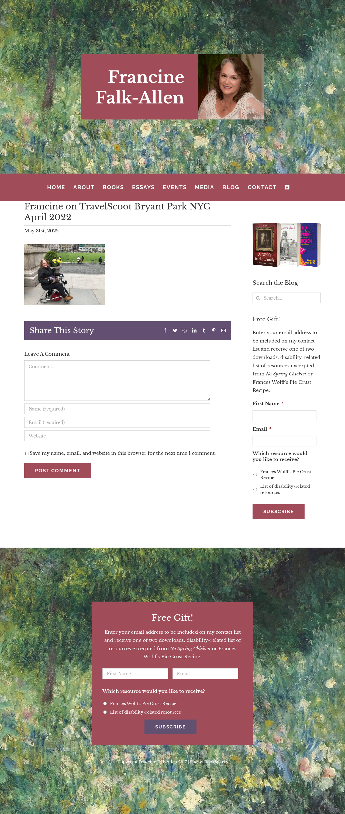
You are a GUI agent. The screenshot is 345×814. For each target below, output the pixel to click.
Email (262, 429)
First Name (268, 403)
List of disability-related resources (285, 489)
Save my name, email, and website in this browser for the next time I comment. (123, 453)
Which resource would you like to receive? (280, 456)
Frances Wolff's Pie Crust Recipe (285, 474)
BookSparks (216, 761)
